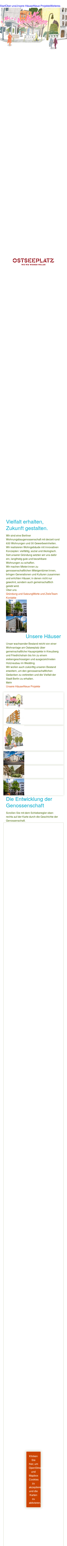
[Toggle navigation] (2, 3)
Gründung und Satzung (19, 594)
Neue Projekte (32, 686)
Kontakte (11, 597)
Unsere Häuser (15, 686)
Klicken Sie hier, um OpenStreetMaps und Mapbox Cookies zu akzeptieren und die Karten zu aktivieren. (35, 1479)
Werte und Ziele (42, 594)
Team (54, 594)
